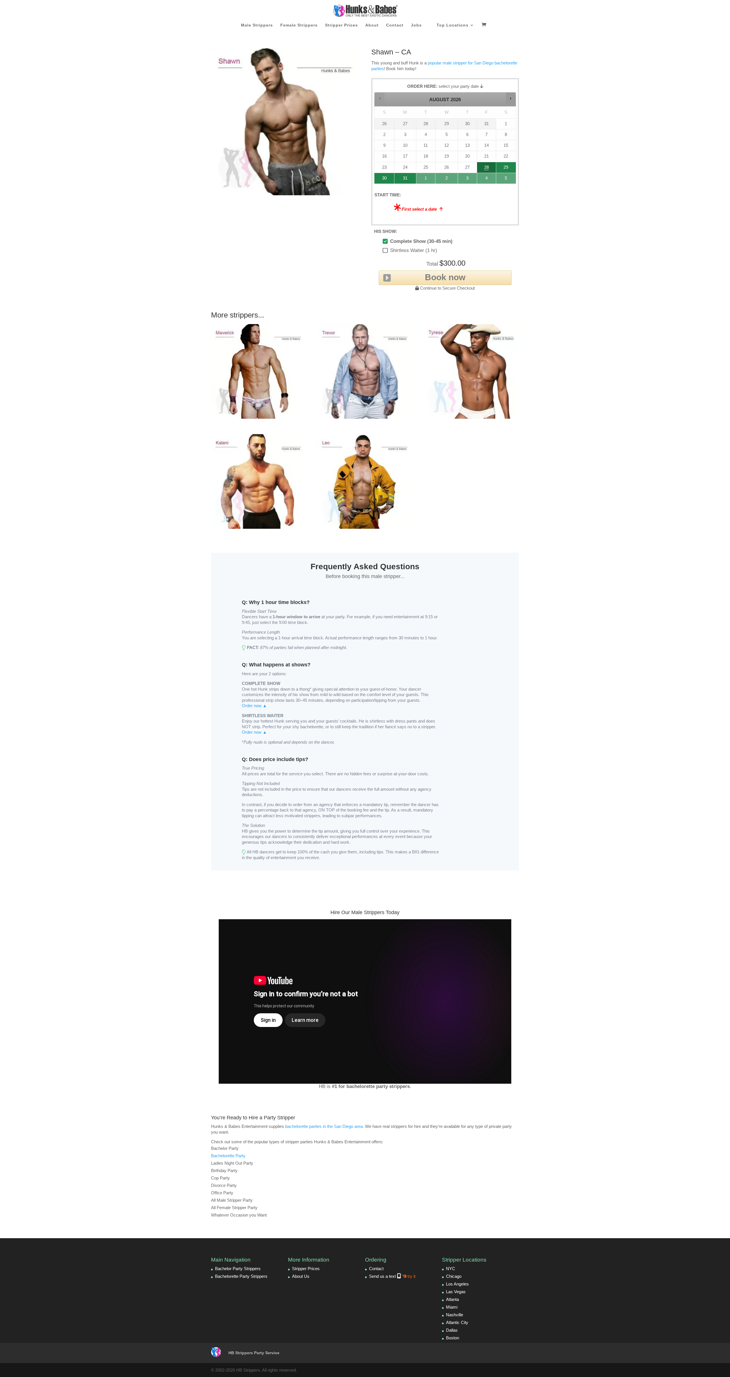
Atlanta (452, 1299)
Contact (394, 25)
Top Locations (453, 25)
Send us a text (392, 1276)
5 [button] (506, 180)
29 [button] (505, 169)
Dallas (452, 1330)
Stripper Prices (341, 25)
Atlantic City (457, 1322)
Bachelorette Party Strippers (241, 1276)
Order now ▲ (254, 705)
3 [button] (468, 180)
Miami (451, 1307)
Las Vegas (456, 1291)
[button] (379, 98)
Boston (452, 1337)
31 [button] (402, 180)
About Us (300, 1276)
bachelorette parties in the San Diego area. (324, 1126)
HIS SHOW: (385, 231)
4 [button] (487, 180)
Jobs (416, 25)
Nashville (454, 1314)
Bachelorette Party (228, 1155)
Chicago (453, 1276)
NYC (450, 1268)
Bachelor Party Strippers (238, 1268)
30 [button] (382, 180)
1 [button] (426, 180)
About (372, 25)
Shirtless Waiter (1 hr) (413, 250)
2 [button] (447, 180)
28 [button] (484, 169)
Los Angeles (457, 1284)
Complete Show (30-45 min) (421, 241)
